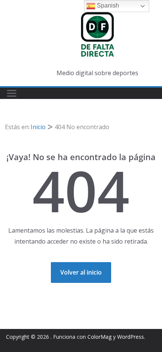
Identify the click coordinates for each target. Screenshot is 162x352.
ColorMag (99, 336)
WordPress (130, 336)
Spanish (107, 5)
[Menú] (11, 93)
